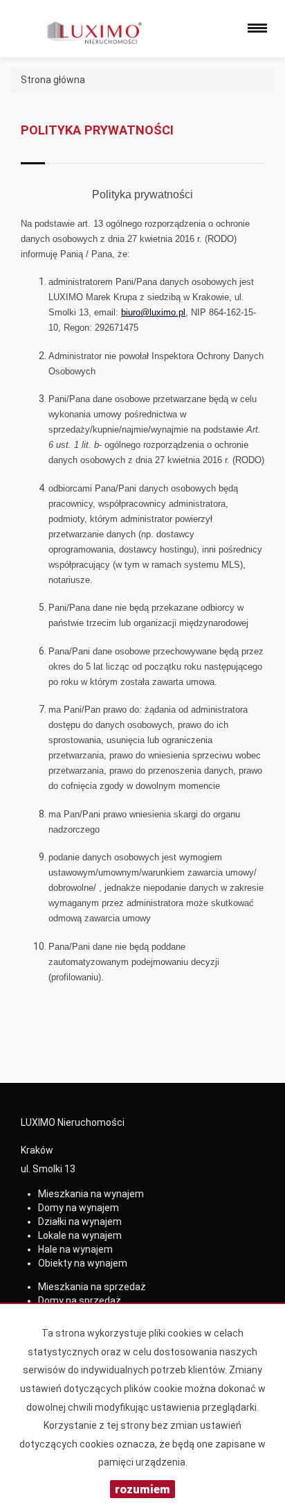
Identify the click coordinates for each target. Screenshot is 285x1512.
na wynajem (91, 1193)
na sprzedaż (92, 1286)
